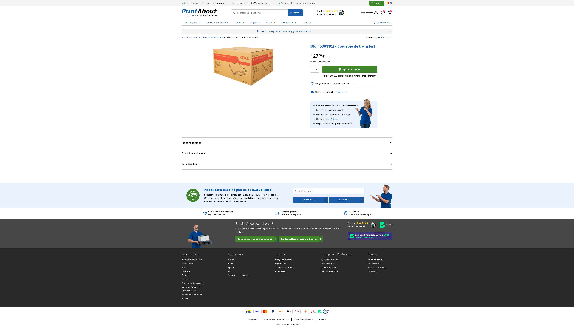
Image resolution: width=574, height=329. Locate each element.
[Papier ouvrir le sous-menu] (260, 23)
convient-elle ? (341, 92)
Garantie (185, 279)
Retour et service (189, 290)
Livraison (186, 271)
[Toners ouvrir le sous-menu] (244, 23)
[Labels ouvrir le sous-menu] (275, 23)
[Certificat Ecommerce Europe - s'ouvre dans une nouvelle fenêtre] (389, 224)
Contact (185, 275)
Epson (231, 267)
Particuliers (308, 199)
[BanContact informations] (248, 311)
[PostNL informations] (305, 311)
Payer (184, 267)
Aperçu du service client (192, 259)
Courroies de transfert (213, 37)
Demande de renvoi (190, 287)
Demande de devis (329, 271)
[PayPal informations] (273, 311)
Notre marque (327, 263)
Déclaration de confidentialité (275, 319)
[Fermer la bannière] (389, 31)
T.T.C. (383, 37)
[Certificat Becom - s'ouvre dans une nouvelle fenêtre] (382, 225)
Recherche (295, 12)
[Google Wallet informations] (297, 311)
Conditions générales (304, 319)
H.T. (390, 37)
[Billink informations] (281, 311)
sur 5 (334, 119)
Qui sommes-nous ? (330, 259)
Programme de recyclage (193, 283)
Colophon (252, 319)
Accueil (185, 37)
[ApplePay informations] (289, 311)
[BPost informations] (313, 311)
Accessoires (195, 37)
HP (229, 271)
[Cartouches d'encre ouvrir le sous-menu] (228, 23)
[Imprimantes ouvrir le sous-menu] (200, 23)
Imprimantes (280, 263)
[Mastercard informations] (264, 311)
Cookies (322, 319)
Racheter (378, 3)
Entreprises (344, 199)
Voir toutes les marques (238, 275)
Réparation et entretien (192, 294)
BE (391, 3)
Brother (231, 259)
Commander (187, 263)
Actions (185, 298)
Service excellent (328, 267)
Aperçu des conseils (283, 259)
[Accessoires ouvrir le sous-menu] (296, 23)
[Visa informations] (256, 311)
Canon (231, 263)
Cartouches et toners (284, 267)
